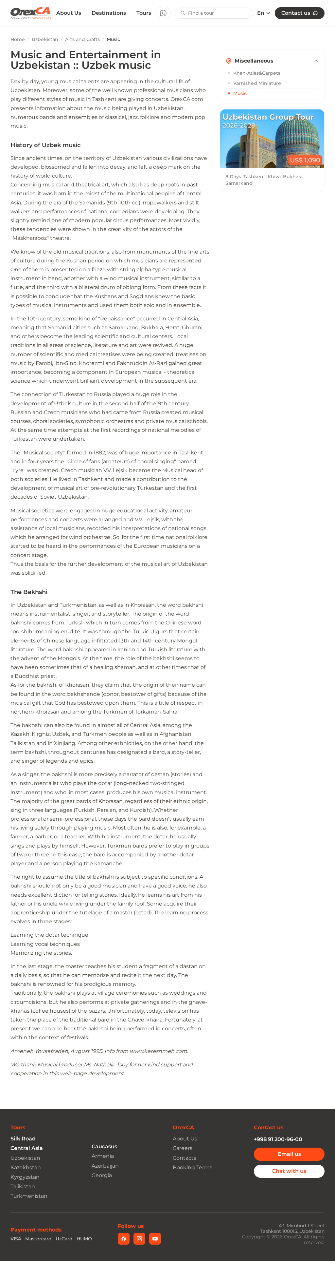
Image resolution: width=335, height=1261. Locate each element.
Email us (289, 1154)
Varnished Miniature (257, 83)
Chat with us (289, 1171)
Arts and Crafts (82, 39)
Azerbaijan (105, 1166)
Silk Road (23, 1139)
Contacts (184, 1158)
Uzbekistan (45, 39)
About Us (68, 13)
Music (240, 93)
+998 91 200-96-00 (278, 1139)
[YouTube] (155, 1239)
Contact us (295, 13)
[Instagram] (139, 1239)
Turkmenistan (28, 1196)
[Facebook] (124, 1239)
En (260, 13)
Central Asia (26, 1148)
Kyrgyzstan (25, 1177)
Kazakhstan (25, 1167)
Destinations (109, 13)
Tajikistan (22, 1186)
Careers (182, 1148)
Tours (143, 13)
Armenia (103, 1156)
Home (17, 39)
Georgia (102, 1175)
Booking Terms (192, 1167)
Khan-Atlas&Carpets (256, 73)
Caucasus (104, 1146)
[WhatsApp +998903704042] (163, 13)
